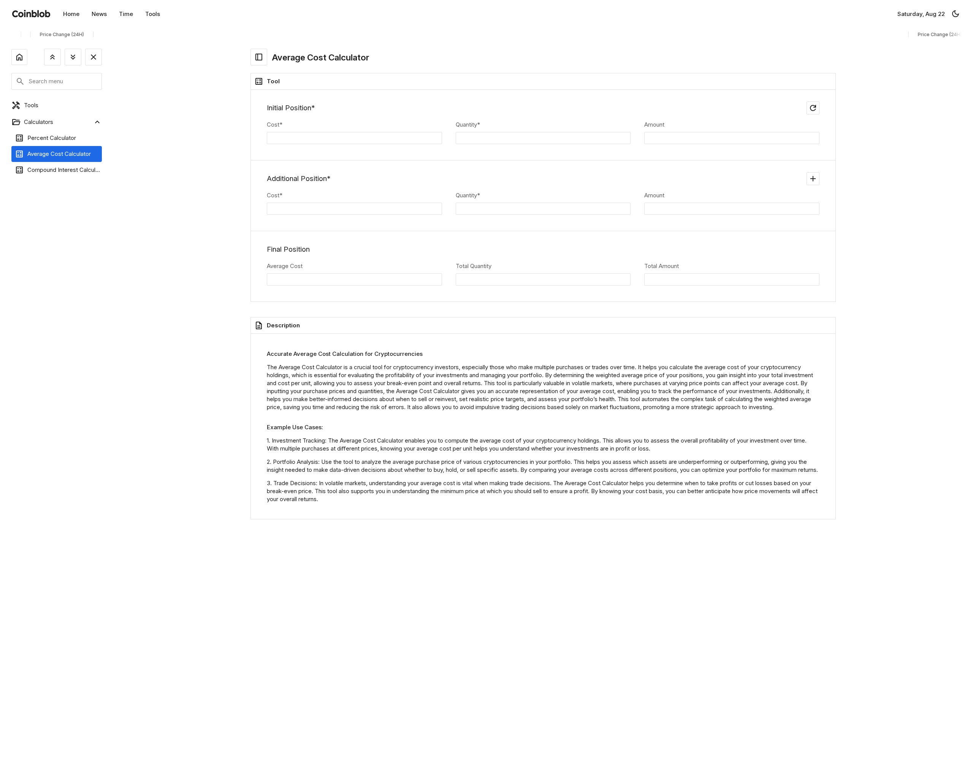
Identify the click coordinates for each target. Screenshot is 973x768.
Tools (152, 13)
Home (71, 13)
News (99, 13)
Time (126, 13)
